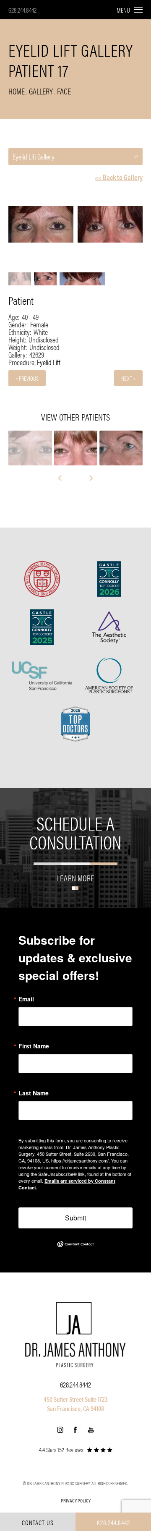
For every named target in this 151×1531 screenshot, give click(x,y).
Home (16, 91)
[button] (60, 1430)
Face (64, 91)
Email (26, 999)
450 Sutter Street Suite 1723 (76, 1399)
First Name (33, 1046)
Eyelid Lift (48, 362)
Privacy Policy (76, 1500)
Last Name (33, 1093)
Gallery (41, 91)
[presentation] (63, 478)
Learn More (75, 877)
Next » (128, 378)
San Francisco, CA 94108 (75, 1408)
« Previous (27, 378)
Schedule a (75, 832)
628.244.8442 (22, 10)
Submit (75, 1218)
